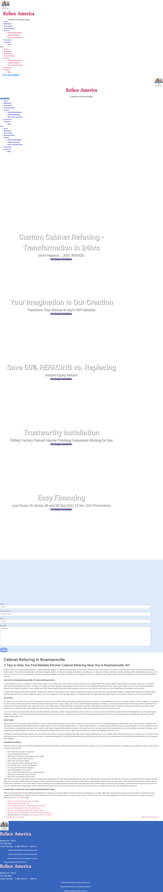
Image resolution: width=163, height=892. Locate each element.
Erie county (34, 815)
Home (6, 21)
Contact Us (7, 42)
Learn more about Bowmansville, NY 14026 (23, 801)
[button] (47, 47)
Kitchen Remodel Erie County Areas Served (22, 850)
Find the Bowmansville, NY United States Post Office (26, 806)
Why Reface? (8, 24)
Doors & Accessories (15, 37)
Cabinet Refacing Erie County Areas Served (22, 854)
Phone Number (5, 611)
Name (2, 604)
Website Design (9, 862)
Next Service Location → (150, 817)
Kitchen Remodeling (14, 33)
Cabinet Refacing (14, 35)
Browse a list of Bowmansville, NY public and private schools (29, 812)
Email (2, 618)
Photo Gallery (8, 26)
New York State (45, 815)
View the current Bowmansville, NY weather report (26, 810)
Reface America (18, 14)
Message (3, 625)
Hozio (25, 862)
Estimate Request (9, 28)
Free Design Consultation (61, 259)
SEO (18, 862)
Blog (9, 44)
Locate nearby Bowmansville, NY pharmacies (24, 808)
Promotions (7, 40)
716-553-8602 (10, 75)
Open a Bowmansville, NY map (18, 803)
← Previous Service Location (14, 817)
